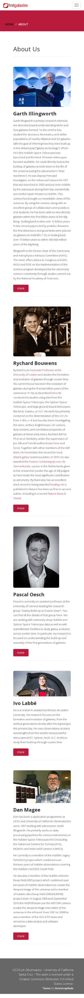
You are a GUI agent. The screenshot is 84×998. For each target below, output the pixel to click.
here (54, 393)
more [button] (20, 288)
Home (9, 24)
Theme (46, 988)
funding (54, 484)
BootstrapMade (64, 988)
